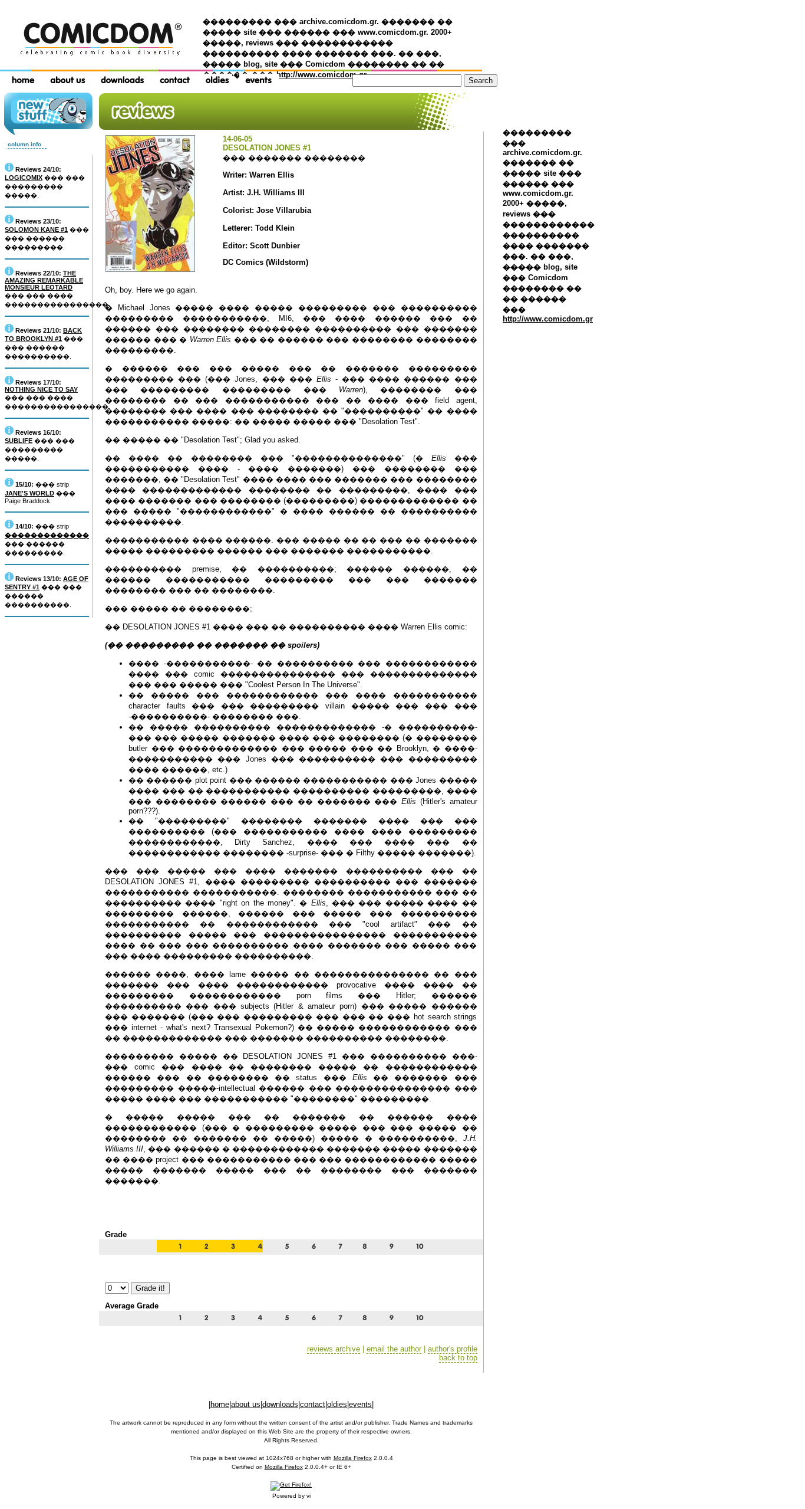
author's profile (452, 1348)
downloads (280, 1404)
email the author (394, 1348)
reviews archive (333, 1348)
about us (245, 1404)
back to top (458, 1357)
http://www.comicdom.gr (321, 74)
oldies (337, 1404)
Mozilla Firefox (353, 1458)
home (219, 1404)
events (360, 1404)
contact (312, 1404)
